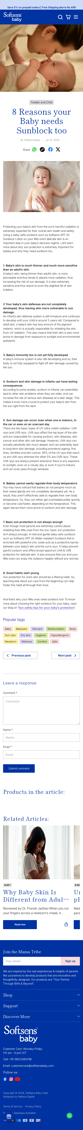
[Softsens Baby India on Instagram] (11, 1079)
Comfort (42, 641)
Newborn (10, 641)
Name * (8, 729)
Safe (54, 641)
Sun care (10, 635)
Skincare (37, 628)
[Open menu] (76, 17)
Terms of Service (12, 1106)
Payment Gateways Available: (19, 1113)
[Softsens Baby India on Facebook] (5, 1079)
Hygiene (41, 635)
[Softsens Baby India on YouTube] (17, 1079)
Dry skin (25, 635)
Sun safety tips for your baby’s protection (46, 607)
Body (73, 628)
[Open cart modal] (68, 17)
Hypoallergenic (60, 635)
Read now (20, 924)
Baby (8, 628)
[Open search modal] (60, 17)
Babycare (21, 628)
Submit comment (18, 768)
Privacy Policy (33, 1106)
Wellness (26, 641)
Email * (7, 746)
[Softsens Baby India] (12, 17)
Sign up (70, 961)
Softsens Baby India (37, 1093)
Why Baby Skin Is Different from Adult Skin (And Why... (34, 895)
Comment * (10, 692)
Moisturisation (56, 628)
